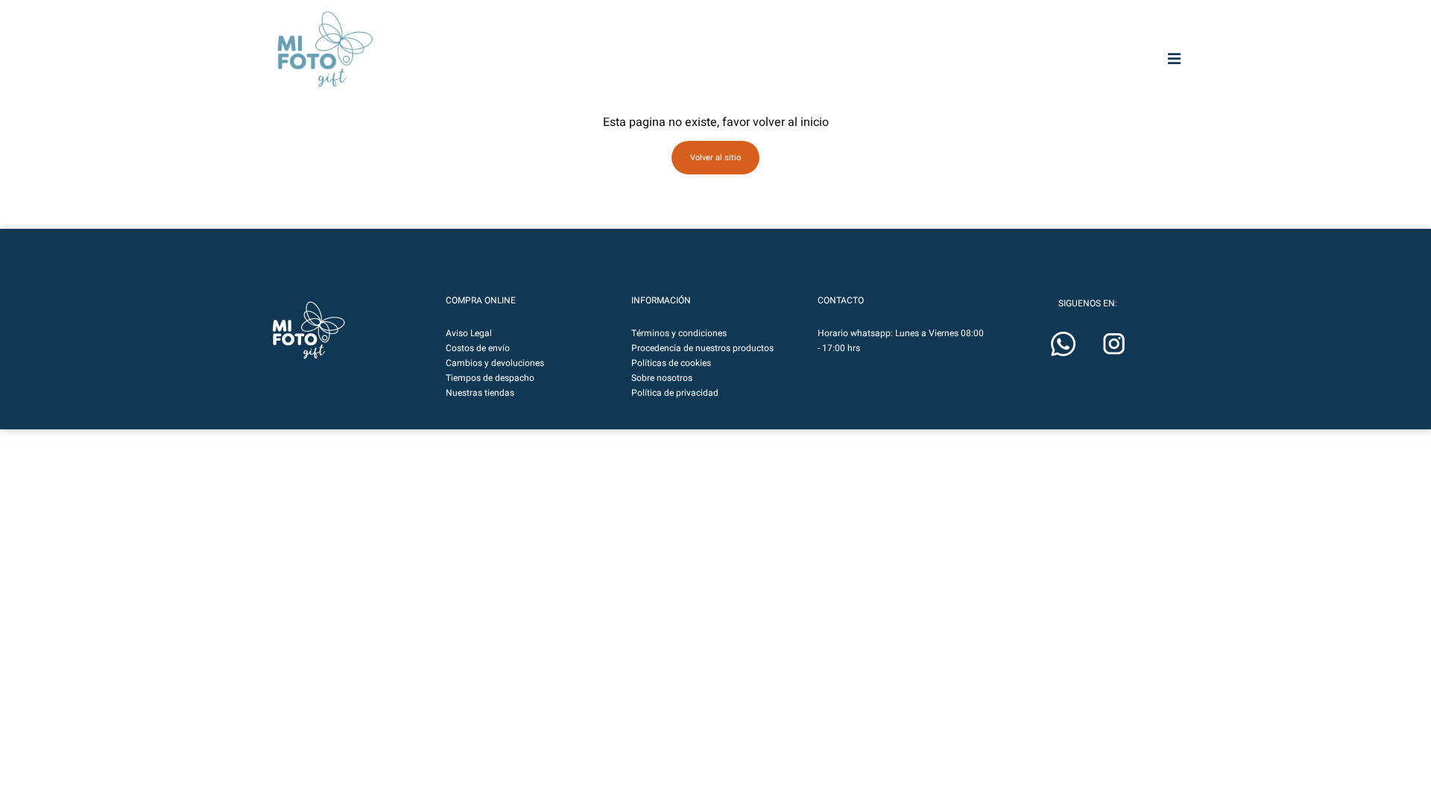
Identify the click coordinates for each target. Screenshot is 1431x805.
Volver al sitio (715, 157)
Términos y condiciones (679, 333)
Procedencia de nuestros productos (702, 348)
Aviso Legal (469, 333)
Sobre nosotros (661, 378)
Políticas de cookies (671, 363)
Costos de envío (478, 348)
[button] (308, 330)
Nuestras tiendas (480, 393)
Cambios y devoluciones (495, 363)
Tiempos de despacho (490, 378)
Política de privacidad (674, 393)
